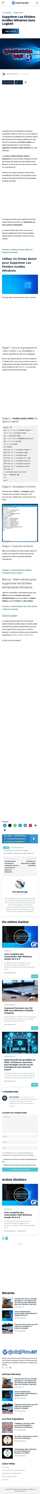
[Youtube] (10, 1368)
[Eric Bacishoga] (4, 73)
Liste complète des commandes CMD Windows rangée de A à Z (18, 956)
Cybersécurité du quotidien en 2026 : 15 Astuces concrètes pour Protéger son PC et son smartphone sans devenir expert (19, 1065)
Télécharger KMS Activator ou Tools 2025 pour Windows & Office (25, 1451)
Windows (18, 13)
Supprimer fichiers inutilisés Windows (19, 853)
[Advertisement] (20, 109)
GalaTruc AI (18, 1307)
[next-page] (6, 1238)
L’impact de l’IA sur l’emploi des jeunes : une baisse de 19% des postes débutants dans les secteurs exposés (25, 1301)
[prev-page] (3, 1238)
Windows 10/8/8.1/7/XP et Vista (22, 635)
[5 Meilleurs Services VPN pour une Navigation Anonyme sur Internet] (7, 1427)
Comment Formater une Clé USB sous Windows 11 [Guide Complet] (18, 1010)
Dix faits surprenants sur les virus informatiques (26, 1437)
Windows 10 (22, 367)
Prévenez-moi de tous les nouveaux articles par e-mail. (20, 1165)
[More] (25, 82)
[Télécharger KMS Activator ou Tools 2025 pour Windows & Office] (7, 1453)
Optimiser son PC (16, 847)
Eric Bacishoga (12, 74)
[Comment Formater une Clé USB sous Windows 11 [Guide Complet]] (20, 991)
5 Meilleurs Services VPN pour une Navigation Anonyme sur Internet (24, 1425)
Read (34, 976)
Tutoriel (6, 13)
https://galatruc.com (20, 894)
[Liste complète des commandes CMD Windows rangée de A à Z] (20, 937)
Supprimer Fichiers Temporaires (16, 850)
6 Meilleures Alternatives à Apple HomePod (28, 863)
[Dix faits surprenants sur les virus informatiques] (7, 1440)
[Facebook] (3, 1368)
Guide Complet (9, 1004)
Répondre (12, 1106)
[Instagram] (6, 1368)
